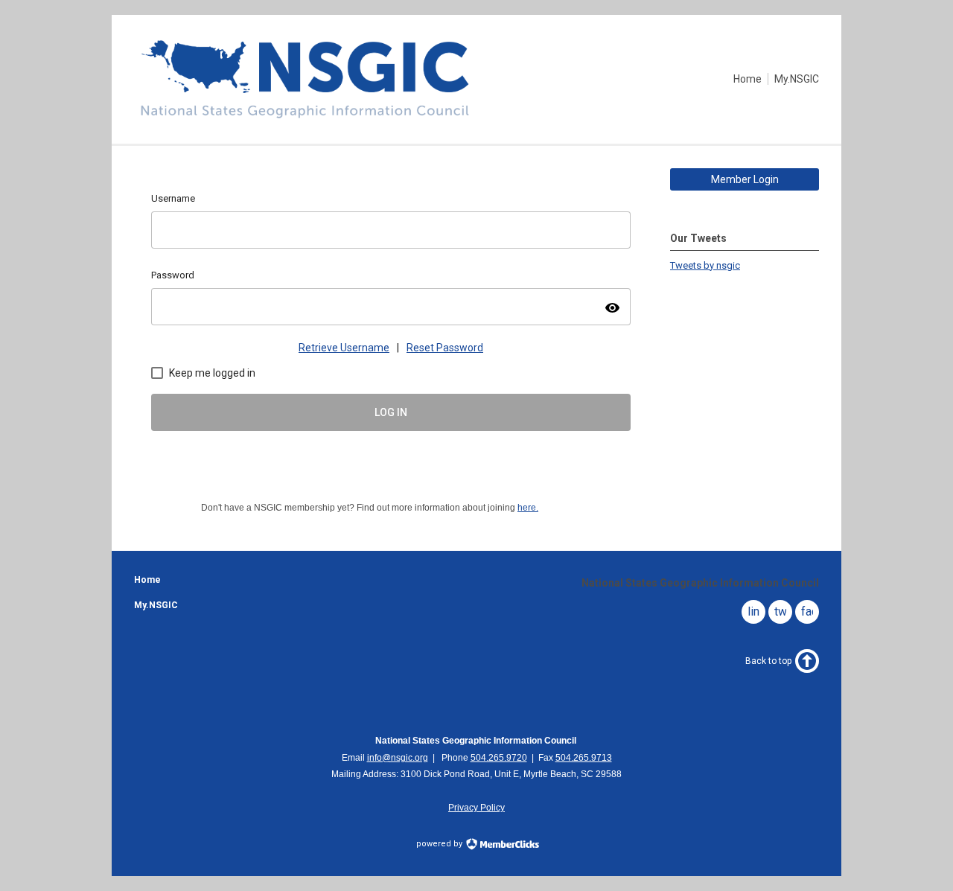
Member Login (745, 179)
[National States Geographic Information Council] (305, 117)
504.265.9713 (583, 758)
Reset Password (445, 348)
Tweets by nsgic (705, 265)
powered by (440, 844)
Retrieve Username (344, 348)
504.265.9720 (499, 758)
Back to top (768, 661)
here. (527, 507)
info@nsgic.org (397, 758)
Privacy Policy (476, 807)
